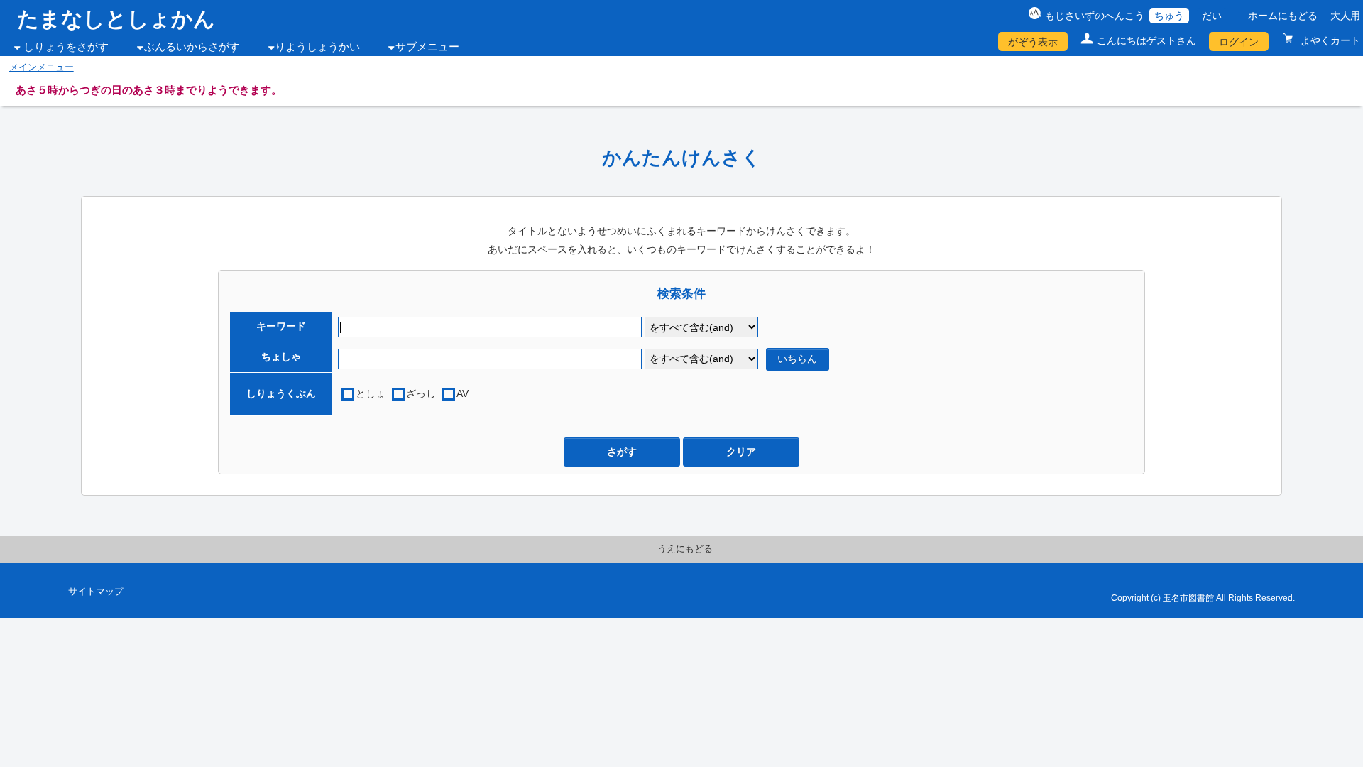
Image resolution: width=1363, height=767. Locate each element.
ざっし (421, 393)
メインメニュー (41, 67)
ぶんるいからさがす (192, 47)
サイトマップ (96, 592)
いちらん (797, 358)
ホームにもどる (1283, 15)
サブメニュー (427, 47)
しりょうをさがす (66, 47)
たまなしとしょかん (116, 19)
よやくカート (1329, 40)
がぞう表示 (1033, 42)
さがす (622, 451)
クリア (741, 451)
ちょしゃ (281, 356)
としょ (370, 393)
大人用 (1345, 15)
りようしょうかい (317, 47)
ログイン (1239, 42)
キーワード (281, 326)
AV (462, 393)
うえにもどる (685, 549)
